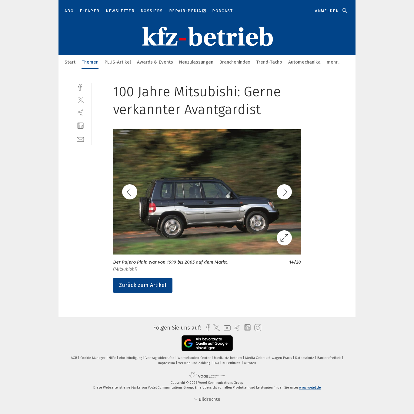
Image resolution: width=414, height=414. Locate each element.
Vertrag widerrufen (160, 358)
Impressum (167, 363)
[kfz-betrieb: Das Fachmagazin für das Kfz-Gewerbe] (70, 61)
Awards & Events (155, 62)
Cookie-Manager (93, 358)
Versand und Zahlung (194, 363)
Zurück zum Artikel (142, 285)
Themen (90, 62)
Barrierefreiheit (329, 358)
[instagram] (256, 328)
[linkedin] (80, 126)
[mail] (80, 139)
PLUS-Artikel (118, 62)
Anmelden (327, 10)
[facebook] (80, 86)
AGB (74, 358)
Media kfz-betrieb (228, 358)
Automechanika (304, 62)
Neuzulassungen (196, 62)
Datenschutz (305, 358)
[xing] (80, 113)
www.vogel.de (310, 387)
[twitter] (80, 100)
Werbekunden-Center (195, 358)
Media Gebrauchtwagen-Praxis (269, 358)
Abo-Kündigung (131, 358)
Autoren (250, 363)
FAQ (217, 363)
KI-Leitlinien (232, 363)
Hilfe (113, 358)
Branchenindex (234, 62)
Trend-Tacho (269, 62)
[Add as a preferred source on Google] (207, 343)
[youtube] (226, 328)
